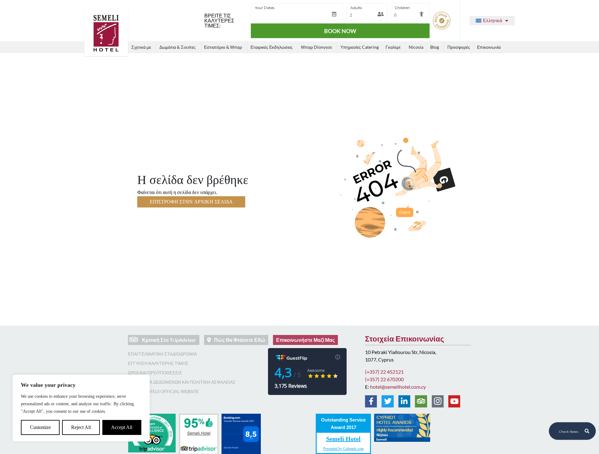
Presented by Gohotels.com (343, 448)
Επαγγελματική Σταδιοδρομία (162, 354)
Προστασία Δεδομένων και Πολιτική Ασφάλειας (182, 382)
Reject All (81, 427)
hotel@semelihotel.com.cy (398, 387)
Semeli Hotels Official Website (163, 391)
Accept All (121, 427)
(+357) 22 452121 (384, 372)
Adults (356, 7)
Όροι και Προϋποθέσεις (155, 372)
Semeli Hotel (343, 438)
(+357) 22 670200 (384, 379)
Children (402, 7)
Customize (40, 427)
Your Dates (264, 7)
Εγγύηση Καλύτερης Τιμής (158, 363)
